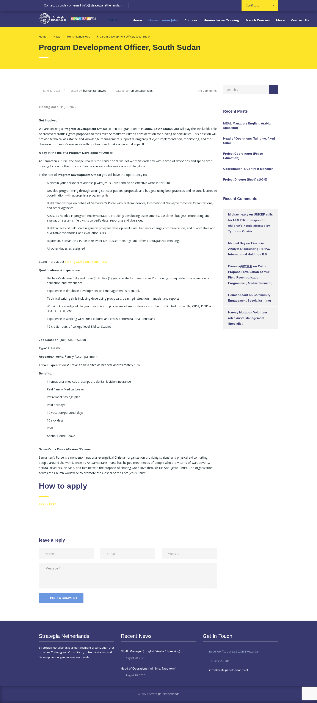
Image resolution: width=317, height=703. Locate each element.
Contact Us (300, 20)
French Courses (257, 20)
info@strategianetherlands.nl (228, 670)
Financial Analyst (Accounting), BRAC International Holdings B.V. (249, 248)
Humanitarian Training (221, 20)
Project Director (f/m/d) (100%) (245, 179)
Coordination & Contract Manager (248, 168)
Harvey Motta (238, 312)
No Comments (207, 91)
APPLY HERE (47, 504)
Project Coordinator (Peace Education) (243, 156)
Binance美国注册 (240, 266)
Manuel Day (236, 243)
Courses (190, 20)
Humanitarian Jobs (163, 20)
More (280, 20)
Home (137, 20)
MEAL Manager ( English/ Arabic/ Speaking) (247, 125)
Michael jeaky (238, 214)
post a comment (63, 598)
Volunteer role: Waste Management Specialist (247, 318)
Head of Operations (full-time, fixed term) (249, 141)
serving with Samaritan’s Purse (86, 261)
